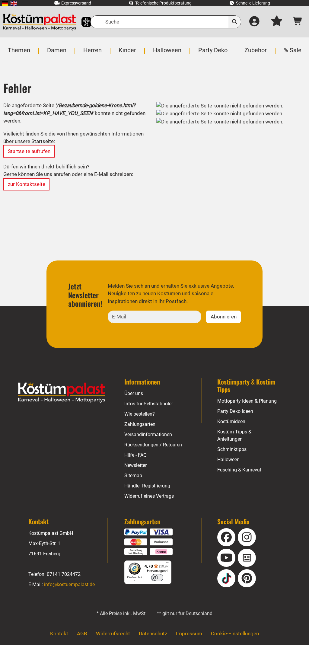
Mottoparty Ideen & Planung (247, 401)
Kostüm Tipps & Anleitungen (234, 435)
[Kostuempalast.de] (39, 21)
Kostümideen (231, 421)
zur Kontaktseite (26, 184)
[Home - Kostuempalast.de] (61, 392)
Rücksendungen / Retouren (153, 445)
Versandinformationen (148, 434)
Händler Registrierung (147, 486)
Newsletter (135, 465)
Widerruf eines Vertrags (149, 496)
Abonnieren (224, 317)
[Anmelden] (254, 22)
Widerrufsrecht (113, 634)
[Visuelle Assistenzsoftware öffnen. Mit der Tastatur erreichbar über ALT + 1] (82, 22)
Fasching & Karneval (239, 470)
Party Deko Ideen (235, 411)
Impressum (189, 634)
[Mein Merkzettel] (277, 22)
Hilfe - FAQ (135, 455)
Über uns (133, 393)
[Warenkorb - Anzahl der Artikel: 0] (297, 22)
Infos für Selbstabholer (148, 404)
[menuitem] (5, 3)
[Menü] (167, 564)
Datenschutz (153, 634)
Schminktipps (232, 449)
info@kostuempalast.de (69, 584)
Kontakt (59, 634)
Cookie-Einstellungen (235, 634)
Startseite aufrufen (29, 151)
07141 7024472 (64, 574)
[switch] (157, 577)
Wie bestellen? (139, 414)
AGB (82, 634)
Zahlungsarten (139, 424)
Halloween (228, 459)
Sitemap (133, 475)
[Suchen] (234, 22)
